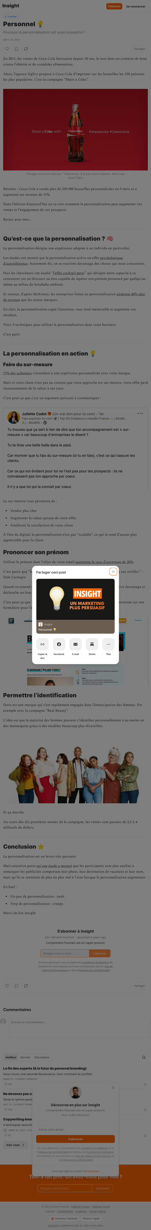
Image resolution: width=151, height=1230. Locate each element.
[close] (113, 571)
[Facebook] (59, 644)
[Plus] (108, 644)
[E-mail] (75, 644)
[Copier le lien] (42, 644)
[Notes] (92, 644)
